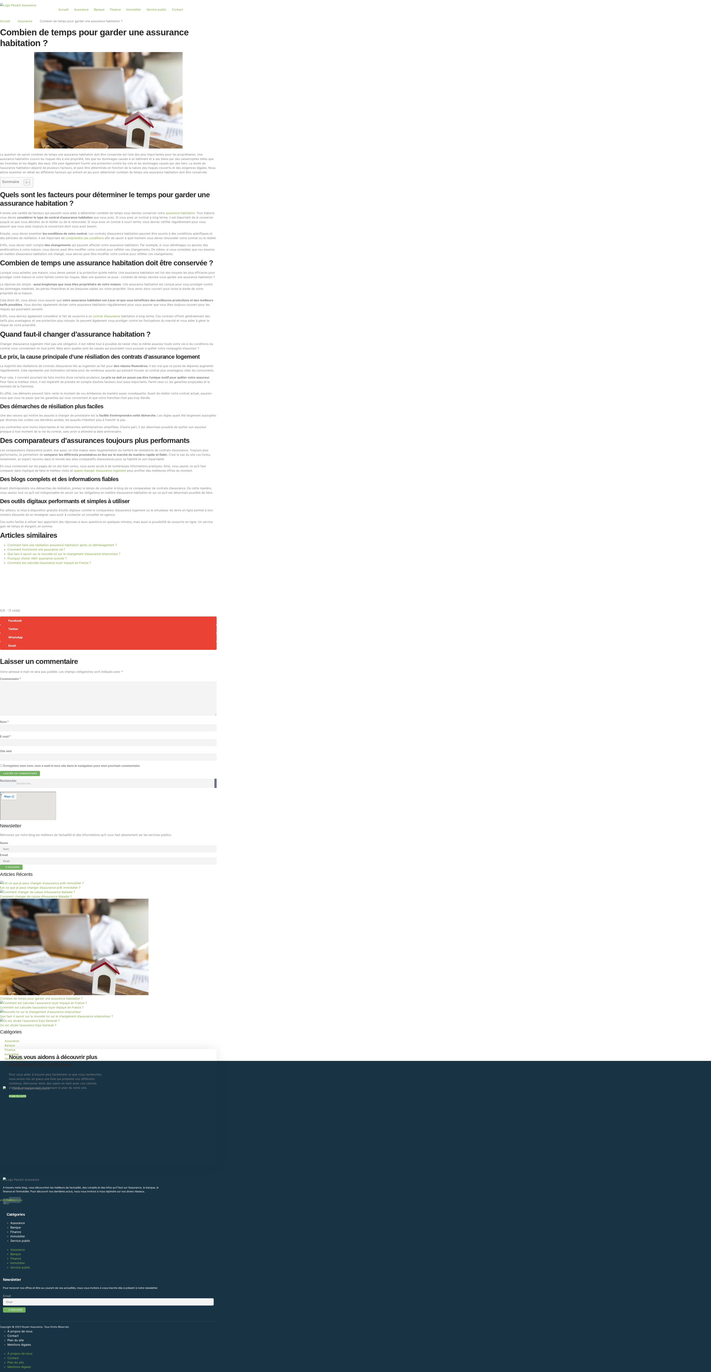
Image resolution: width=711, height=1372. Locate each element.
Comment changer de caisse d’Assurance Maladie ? (36, 896)
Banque (99, 9)
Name (4, 843)
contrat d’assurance (106, 316)
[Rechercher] (215, 783)
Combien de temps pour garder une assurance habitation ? (41, 998)
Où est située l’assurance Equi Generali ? (28, 1025)
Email (4, 855)
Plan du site (15, 1340)
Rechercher (8, 780)
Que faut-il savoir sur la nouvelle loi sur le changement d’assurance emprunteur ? (63, 554)
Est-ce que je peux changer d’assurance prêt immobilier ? (40, 887)
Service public (156, 9)
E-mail (5, 736)
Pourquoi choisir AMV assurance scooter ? (37, 558)
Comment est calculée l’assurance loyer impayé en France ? (49, 563)
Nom (4, 721)
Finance (115, 9)
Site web (6, 751)
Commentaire (10, 679)
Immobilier (133, 9)
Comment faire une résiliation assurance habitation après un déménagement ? (62, 545)
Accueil (63, 9)
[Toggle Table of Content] (25, 182)
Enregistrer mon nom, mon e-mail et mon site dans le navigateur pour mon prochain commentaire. (71, 765)
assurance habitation (180, 213)
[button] (108, 620)
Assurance (81, 9)
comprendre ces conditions (85, 238)
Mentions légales (19, 1344)
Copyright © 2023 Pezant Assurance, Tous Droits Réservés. (34, 1326)
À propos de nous (19, 1331)
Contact (177, 9)
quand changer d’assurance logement (100, 470)
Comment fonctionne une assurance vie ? (36, 549)
